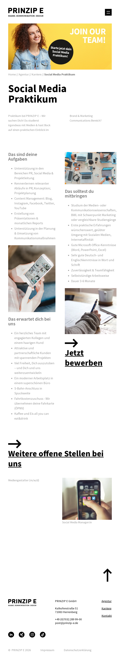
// (17, 74)
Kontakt (107, 615)
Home (12, 74)
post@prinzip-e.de (66, 623)
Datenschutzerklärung (77, 650)
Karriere (36, 74)
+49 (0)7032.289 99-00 (68, 619)
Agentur (24, 74)
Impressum (47, 650)
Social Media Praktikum (59, 74)
